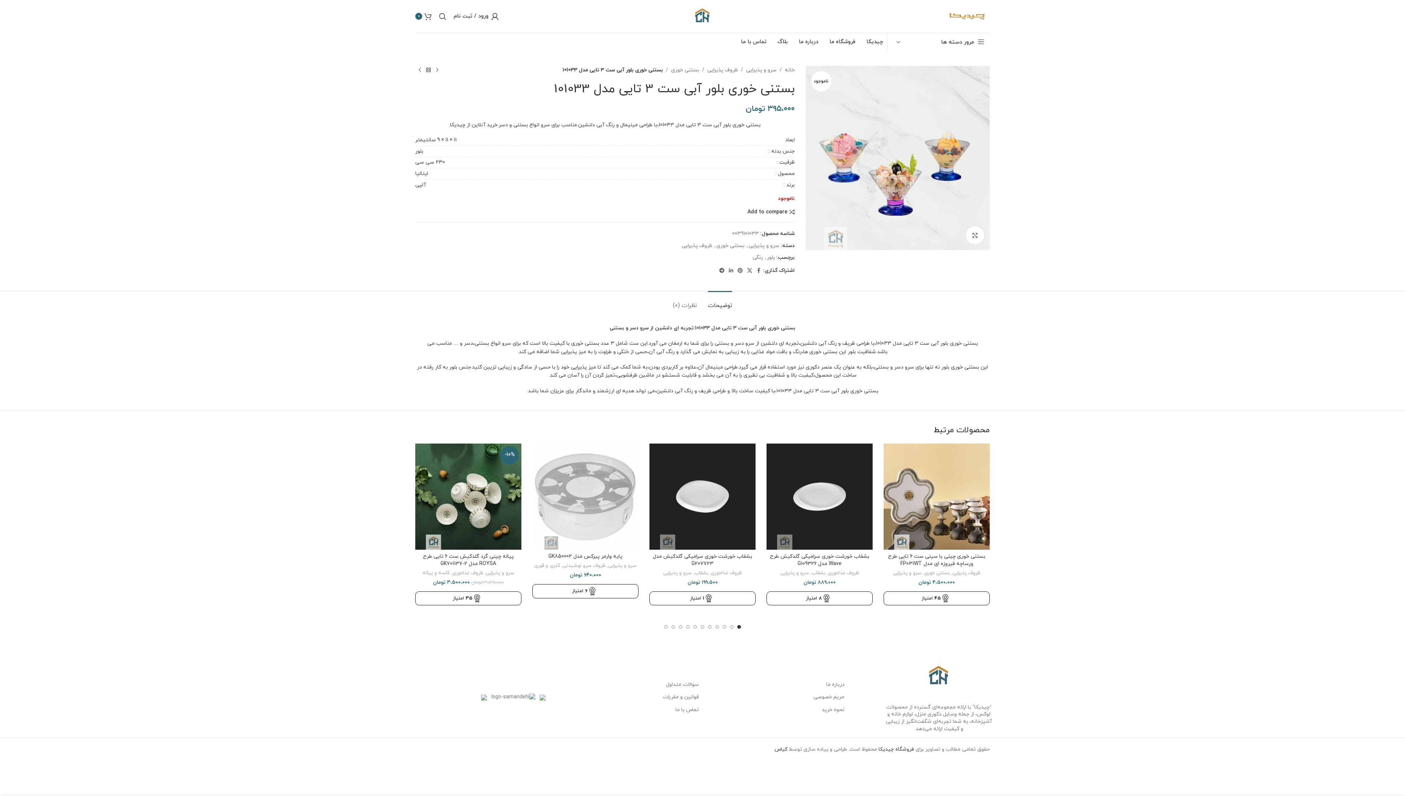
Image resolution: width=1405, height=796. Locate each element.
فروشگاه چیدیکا (896, 749)
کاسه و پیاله (436, 572)
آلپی (420, 185)
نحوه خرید (833, 709)
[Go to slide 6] (702, 627)
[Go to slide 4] (717, 627)
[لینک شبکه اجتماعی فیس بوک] (758, 271)
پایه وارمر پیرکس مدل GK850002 (585, 556)
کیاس (781, 749)
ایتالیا (421, 173)
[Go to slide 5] (710, 627)
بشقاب (818, 572)
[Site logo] (702, 15)
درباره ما (835, 684)
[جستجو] (442, 16)
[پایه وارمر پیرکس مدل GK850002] (585, 497)
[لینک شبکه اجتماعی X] (749, 271)
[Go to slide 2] (732, 627)
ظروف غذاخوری (843, 572)
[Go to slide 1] (739, 627)
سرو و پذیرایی (761, 70)
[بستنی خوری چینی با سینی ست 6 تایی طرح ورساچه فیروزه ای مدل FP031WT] (937, 497)
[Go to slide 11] (666, 627)
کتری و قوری (547, 565)
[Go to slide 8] (688, 627)
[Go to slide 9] (680, 627)
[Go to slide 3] (724, 627)
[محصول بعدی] (419, 70)
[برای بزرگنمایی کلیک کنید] (975, 235)
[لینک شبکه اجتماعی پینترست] (740, 271)
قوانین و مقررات (681, 697)
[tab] (720, 302)
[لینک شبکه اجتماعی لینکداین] (731, 271)
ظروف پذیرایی (722, 70)
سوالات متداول (682, 684)
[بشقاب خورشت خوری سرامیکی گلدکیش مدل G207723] (702, 497)
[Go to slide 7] (695, 627)
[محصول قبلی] (437, 70)
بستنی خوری (685, 70)
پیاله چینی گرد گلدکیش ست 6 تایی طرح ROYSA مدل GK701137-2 (468, 560)
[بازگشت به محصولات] (428, 70)
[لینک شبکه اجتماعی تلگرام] (722, 271)
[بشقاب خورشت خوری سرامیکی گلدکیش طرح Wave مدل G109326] (820, 497)
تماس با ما (687, 709)
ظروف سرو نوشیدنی (584, 565)
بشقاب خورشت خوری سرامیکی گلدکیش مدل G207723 (702, 560)
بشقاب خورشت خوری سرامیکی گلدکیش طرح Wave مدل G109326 (819, 560)
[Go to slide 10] (673, 627)
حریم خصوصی (828, 697)
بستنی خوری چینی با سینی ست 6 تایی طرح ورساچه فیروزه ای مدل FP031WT (936, 560)
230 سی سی (430, 162)
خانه (790, 70)
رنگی (758, 257)
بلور (419, 151)
